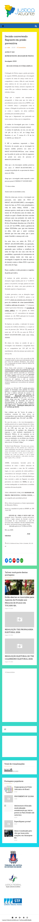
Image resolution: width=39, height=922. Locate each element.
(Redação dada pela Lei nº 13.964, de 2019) (19, 406)
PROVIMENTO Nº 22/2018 (24, 796)
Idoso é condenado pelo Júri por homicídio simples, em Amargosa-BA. (23, 834)
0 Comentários (21, 47)
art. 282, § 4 (9, 405)
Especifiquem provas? (22, 821)
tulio (8, 47)
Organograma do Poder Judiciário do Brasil (23, 788)
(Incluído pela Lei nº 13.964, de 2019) (20, 526)
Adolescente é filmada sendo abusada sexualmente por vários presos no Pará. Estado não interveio (24, 810)
